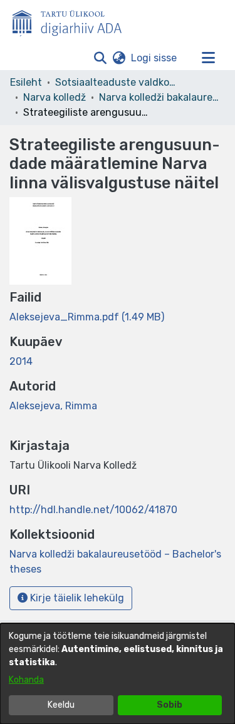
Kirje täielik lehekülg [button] (76, 598)
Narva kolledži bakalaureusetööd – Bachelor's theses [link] (161, 97)
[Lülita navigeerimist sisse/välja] (208, 58)
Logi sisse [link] (154, 58)
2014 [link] (21, 361)
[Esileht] (72, 20)
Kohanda (26, 680)
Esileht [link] (26, 82)
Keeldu (61, 705)
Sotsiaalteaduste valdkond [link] (117, 82)
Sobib (169, 705)
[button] (100, 58)
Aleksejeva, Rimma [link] (53, 406)
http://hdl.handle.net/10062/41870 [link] (93, 510)
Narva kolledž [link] (54, 97)
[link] (86, 317)
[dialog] (117, 673)
